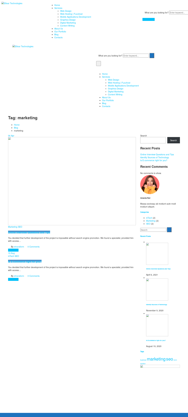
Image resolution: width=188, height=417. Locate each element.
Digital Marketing (68, 22)
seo (169, 359)
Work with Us (148, 19)
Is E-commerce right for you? (25, 261)
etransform (19, 246)
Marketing (12, 226)
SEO (20, 226)
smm (175, 360)
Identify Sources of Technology (154, 157)
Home (57, 5)
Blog (56, 34)
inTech (11, 256)
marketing (156, 359)
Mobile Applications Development (75, 16)
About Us (58, 28)
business (143, 360)
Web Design (66, 10)
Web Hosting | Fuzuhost (71, 13)
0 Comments (34, 246)
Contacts (58, 37)
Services (58, 7)
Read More (13, 250)
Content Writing (67, 25)
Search (143, 135)
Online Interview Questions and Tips (29, 232)
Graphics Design (68, 19)
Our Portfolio (60, 31)
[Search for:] (153, 229)
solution (143, 363)
